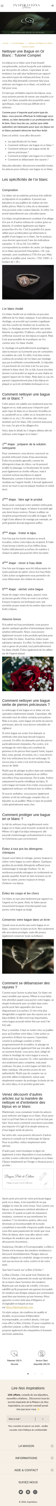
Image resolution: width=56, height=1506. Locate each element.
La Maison (26, 1446)
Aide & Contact (26, 1470)
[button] (28, 1373)
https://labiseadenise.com (19, 1307)
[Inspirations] (26, 6)
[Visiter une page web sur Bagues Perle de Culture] (28, 1188)
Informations (26, 1458)
